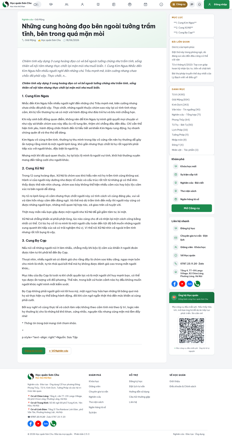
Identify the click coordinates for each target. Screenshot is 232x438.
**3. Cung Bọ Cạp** (184, 32)
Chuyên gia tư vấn (98, 391)
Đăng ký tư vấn (33, 350)
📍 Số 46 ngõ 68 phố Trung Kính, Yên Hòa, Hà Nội (55, 404)
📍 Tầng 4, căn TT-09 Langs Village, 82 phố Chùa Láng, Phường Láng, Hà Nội (55, 397)
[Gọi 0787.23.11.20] (197, 284)
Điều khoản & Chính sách (183, 386)
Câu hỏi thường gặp (139, 396)
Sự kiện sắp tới (188, 174)
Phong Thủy (181, 119)
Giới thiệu (175, 381)
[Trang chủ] (35, 4)
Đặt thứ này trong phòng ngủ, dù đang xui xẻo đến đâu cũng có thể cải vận (190, 56)
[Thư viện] (114, 4)
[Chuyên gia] (66, 4)
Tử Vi (178, 94)
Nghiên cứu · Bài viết (192, 182)
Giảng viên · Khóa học (193, 247)
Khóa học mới (188, 166)
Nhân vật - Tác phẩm (185, 150)
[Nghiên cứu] (98, 4)
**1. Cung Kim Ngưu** (185, 22)
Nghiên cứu (27, 19)
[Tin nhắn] (192, 4)
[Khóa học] (50, 4)
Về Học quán (187, 255)
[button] (129, 4)
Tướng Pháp (180, 134)
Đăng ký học (187, 228)
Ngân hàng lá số (189, 199)
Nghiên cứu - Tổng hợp (186, 114)
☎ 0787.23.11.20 (36, 417)
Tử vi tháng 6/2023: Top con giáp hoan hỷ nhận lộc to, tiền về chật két (191, 66)
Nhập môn (179, 139)
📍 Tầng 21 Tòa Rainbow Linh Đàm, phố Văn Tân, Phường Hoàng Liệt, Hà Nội (55, 410)
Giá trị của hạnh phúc (183, 47)
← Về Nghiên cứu (58, 350)
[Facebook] (175, 284)
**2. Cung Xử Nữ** (183, 27)
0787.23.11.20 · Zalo (192, 263)
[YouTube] (182, 284)
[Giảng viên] (82, 4)
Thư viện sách (188, 191)
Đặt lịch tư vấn (137, 386)
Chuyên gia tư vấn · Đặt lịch (194, 237)
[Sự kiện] (145, 4)
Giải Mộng (181, 99)
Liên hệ (133, 402)
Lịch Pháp (180, 129)
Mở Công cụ (192, 208)
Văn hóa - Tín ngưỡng (186, 109)
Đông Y (178, 144)
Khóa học (94, 381)
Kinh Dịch (180, 104)
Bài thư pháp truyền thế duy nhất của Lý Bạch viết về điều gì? (191, 75)
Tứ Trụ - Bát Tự (182, 124)
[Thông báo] (199, 4)
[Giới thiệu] (161, 4)
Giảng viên (94, 386)
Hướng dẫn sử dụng (139, 391)
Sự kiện (93, 412)
